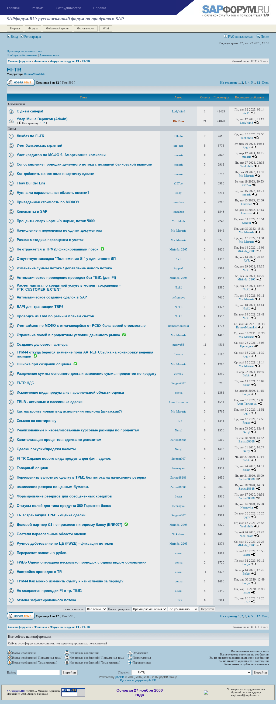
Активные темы (49, 55)
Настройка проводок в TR (39, 572)
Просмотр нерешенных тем (24, 51)
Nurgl (178, 430)
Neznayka (178, 468)
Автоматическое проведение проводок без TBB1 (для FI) (66, 278)
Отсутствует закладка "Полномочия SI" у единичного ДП (66, 259)
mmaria (178, 155)
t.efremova (178, 297)
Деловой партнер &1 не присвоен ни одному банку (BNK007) (69, 525)
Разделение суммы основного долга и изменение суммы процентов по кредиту (86, 374)
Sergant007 (178, 383)
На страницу (228, 82)
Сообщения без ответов (22, 55)
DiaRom (178, 121)
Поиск (264, 37)
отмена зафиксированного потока (46, 600)
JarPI (246, 113)
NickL (246, 270)
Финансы (40, 61)
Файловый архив (57, 28)
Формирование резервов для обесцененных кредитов (64, 496)
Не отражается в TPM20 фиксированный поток (57, 249)
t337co (178, 183)
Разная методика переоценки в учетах (50, 240)
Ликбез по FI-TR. (31, 136)
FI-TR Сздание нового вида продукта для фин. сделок (64, 458)
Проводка (246, 346)
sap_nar (178, 145)
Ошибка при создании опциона (44, 364)
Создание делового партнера (42, 344)
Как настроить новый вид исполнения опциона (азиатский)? (69, 411)
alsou (178, 553)
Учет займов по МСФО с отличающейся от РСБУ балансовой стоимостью (81, 326)
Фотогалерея (85, 28)
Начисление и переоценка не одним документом (59, 230)
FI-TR (86, 61)
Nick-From (178, 534)
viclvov (178, 373)
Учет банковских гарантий (39, 145)
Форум (33, 28)
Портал (15, 28)
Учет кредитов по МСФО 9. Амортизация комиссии (61, 155)
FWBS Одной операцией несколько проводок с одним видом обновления (82, 562)
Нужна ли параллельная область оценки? (53, 193)
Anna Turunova (178, 402)
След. (265, 82)
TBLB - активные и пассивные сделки (49, 402)
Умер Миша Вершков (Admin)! (42, 119)
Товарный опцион (32, 468)
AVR (178, 258)
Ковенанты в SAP (32, 212)
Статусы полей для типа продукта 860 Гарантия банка (64, 506)
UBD (178, 421)
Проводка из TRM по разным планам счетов (55, 316)
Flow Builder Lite (31, 183)
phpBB (119, 677)
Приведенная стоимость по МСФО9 (48, 202)
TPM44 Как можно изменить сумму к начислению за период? (70, 581)
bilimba (178, 136)
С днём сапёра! (30, 111)
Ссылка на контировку (36, 421)
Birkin (246, 375)
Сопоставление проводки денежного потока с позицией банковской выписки (84, 164)
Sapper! (178, 268)
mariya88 (178, 344)
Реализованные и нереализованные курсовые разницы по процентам (78, 430)
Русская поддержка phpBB (138, 680)
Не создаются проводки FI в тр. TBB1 (49, 591)
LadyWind (178, 111)
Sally (178, 192)
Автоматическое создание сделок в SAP (52, 297)
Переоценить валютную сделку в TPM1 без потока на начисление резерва (81, 477)
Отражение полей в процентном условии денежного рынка (68, 335)
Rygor (246, 147)
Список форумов (19, 61)
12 (258, 82)
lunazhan (178, 202)
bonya (178, 392)
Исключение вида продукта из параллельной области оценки (70, 392)
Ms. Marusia (246, 175)
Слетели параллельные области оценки (51, 534)
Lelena (178, 354)
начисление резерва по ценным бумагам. (53, 487)
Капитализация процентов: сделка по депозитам (59, 440)
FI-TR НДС (25, 383)
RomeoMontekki (34, 73)
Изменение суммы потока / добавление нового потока (64, 268)
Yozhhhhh (246, 137)
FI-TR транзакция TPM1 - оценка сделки (51, 515)
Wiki (106, 28)
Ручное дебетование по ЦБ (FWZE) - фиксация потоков (65, 543)
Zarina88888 (178, 439)
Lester (178, 496)
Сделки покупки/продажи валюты (46, 449)
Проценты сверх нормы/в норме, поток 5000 (56, 221)
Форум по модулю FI (64, 61)
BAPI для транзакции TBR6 (40, 307)
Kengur (246, 222)
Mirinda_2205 (179, 249)
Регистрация (32, 37)
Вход (14, 37)
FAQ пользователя (240, 37)
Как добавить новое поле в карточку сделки (55, 174)
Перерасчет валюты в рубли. (42, 553)
